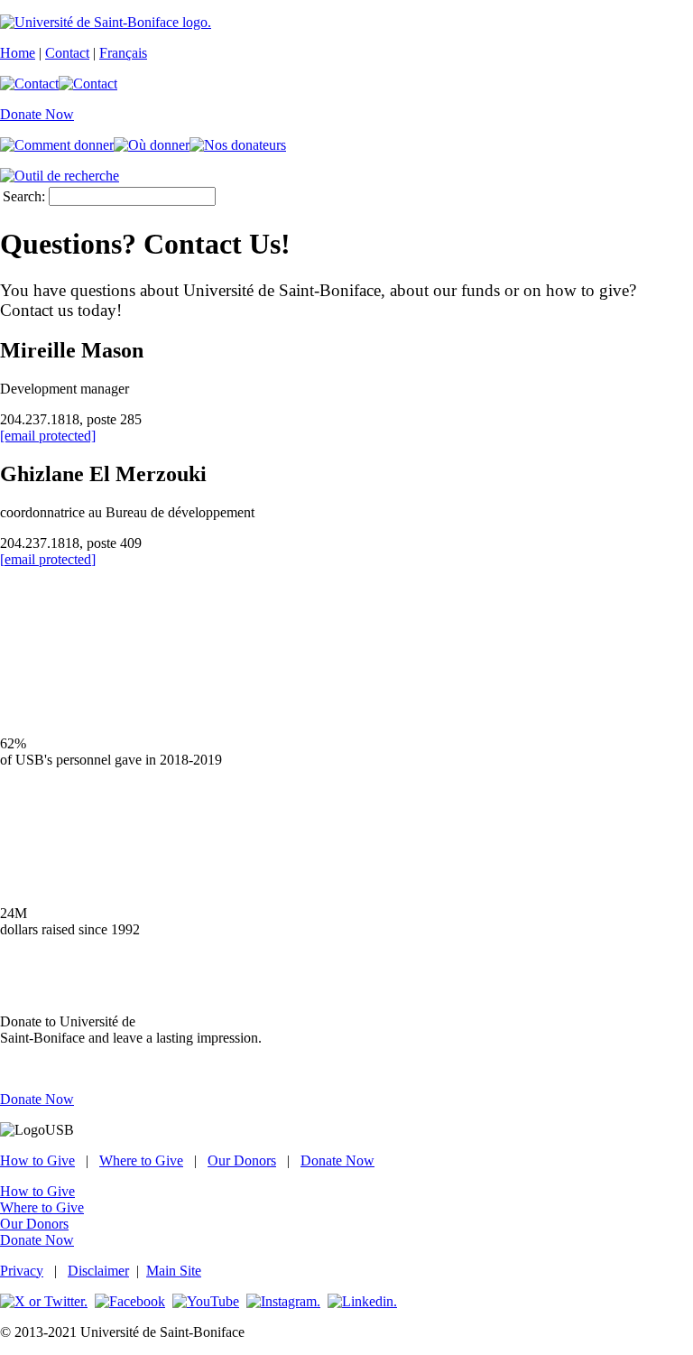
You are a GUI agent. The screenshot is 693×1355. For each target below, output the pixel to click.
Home (17, 52)
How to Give (37, 1160)
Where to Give (141, 1160)
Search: (24, 196)
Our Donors (242, 1160)
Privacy (21, 1270)
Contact (67, 52)
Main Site (173, 1270)
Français (123, 52)
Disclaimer (98, 1270)
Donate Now (37, 114)
